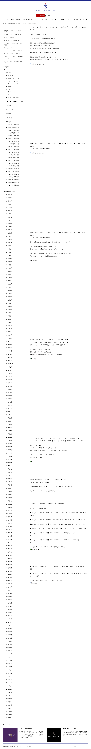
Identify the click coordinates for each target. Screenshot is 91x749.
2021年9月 (9, 344)
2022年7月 (9, 322)
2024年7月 (9, 255)
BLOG (69, 19)
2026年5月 (9, 201)
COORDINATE (54, 19)
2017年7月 (9, 453)
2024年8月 (9, 252)
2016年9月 (9, 478)
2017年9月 (9, 446)
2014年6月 (9, 564)
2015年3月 (9, 536)
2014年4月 (9, 571)
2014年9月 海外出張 (13, 155)
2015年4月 (9, 533)
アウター (10, 75)
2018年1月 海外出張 (13, 138)
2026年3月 (9, 207)
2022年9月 (9, 316)
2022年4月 (9, 332)
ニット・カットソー (13, 83)
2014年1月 (9, 580)
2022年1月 (9, 338)
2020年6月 (9, 373)
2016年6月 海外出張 (13, 144)
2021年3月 (9, 354)
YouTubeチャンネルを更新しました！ (13, 34)
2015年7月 (9, 523)
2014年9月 (9, 555)
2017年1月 (9, 466)
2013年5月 (9, 603)
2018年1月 (9, 437)
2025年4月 (9, 233)
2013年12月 (9, 584)
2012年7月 (9, 635)
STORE (63, 19)
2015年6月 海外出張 (13, 149)
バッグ (9, 94)
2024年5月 (9, 258)
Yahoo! (61, 339)
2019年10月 (9, 386)
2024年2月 (9, 268)
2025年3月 (9, 236)
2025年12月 (9, 217)
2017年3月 (9, 459)
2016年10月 (9, 475)
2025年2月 (9, 239)
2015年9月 (9, 517)
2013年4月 (9, 606)
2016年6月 (9, 488)
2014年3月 (9, 574)
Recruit (11, 746)
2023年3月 (9, 300)
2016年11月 (9, 472)
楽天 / (57, 339)
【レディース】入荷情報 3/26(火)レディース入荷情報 (47, 503)
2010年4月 (9, 714)
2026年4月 (9, 204)
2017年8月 (9, 450)
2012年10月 (9, 625)
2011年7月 (9, 670)
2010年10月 (9, 695)
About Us (5, 746)
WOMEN (40, 15)
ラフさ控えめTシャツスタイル (11, 37)
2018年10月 (9, 414)
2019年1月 (9, 408)
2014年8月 (9, 558)
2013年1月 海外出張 (13, 168)
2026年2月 (9, 210)
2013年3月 (9, 609)
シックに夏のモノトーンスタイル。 (12, 53)
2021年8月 (9, 347)
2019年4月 (9, 399)
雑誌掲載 (8, 113)
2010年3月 (9, 718)
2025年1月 (9, 242)
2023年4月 (9, 296)
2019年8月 (9, 392)
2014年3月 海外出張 (13, 160)
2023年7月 (9, 290)
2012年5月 (9, 638)
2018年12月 (9, 411)
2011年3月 (9, 682)
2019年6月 (9, 395)
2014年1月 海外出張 (13, 163)
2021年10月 (9, 341)
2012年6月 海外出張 (13, 171)
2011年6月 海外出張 (13, 177)
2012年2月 (9, 647)
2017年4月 (9, 456)
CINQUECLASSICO (25, 728)
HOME (6, 19)
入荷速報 (8, 72)
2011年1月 (9, 686)
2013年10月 (9, 590)
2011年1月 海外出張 (13, 179)
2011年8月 (9, 666)
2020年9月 (9, 367)
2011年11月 (9, 657)
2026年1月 (9, 214)
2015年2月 (9, 539)
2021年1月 (9, 360)
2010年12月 (9, 689)
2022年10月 (9, 312)
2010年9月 (9, 698)
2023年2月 (9, 303)
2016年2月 (9, 501)
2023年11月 (9, 277)
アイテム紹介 (9, 109)
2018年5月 (9, 427)
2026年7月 (9, 194)
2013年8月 (9, 596)
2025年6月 (9, 229)
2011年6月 (9, 673)
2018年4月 (9, 430)
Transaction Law (28, 746)
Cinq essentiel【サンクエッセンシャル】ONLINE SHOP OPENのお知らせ (51, 486)
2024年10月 (9, 245)
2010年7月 (9, 705)
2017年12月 (9, 440)
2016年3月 (9, 497)
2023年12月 (9, 274)
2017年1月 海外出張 (13, 141)
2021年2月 (9, 357)
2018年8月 (9, 421)
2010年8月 (9, 702)
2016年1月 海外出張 (13, 146)
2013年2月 (9, 612)
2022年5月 (9, 328)
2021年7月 (9, 351)
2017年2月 (9, 462)
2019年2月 (9, 405)
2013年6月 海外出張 (13, 166)
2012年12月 (9, 619)
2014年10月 (9, 552)
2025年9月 (9, 223)
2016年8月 (9, 481)
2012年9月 (9, 628)
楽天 (37, 148)
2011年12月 (9, 654)
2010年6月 (9, 708)
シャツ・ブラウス (13, 81)
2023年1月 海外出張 (13, 135)
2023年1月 (9, 306)
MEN (50, 15)
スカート (10, 86)
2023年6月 (9, 293)
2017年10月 (9, 443)
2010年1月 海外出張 (13, 185)
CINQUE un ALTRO (69, 728)
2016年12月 (9, 469)
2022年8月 (9, 319)
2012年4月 (9, 641)
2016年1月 (9, 504)
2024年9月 (9, 249)
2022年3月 (9, 335)
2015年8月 (9, 520)
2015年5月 (9, 529)
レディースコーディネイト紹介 (14, 101)
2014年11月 (9, 548)
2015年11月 (9, 510)
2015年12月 (9, 507)
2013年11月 (9, 587)
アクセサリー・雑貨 (13, 97)
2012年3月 (9, 644)
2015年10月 (9, 513)
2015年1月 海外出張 (13, 152)
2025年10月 (9, 220)
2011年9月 (9, 663)
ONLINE (51, 339)
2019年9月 (9, 389)
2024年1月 (9, 271)
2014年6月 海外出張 (13, 157)
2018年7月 (9, 424)
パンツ (9, 89)
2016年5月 (9, 491)
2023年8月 (9, 287)
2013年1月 (9, 615)
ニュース (8, 105)
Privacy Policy (19, 746)
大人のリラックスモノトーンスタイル (13, 50)
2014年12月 (9, 545)
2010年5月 (9, 711)
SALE (36, 19)
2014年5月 (9, 568)
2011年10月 (9, 660)
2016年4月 (9, 494)
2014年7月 (9, 561)
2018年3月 (9, 434)
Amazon (67, 339)
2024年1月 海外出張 (13, 130)
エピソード (9, 118)
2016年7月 (9, 485)
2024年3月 (9, 265)
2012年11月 (9, 622)
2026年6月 (9, 198)
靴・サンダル (11, 92)
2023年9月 (9, 284)
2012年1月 (9, 651)
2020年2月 (9, 379)
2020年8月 (9, 370)
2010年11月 (9, 692)
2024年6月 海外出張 (13, 127)
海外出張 (8, 122)
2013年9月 (9, 593)
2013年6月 (9, 599)
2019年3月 (9, 402)
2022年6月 (9, 325)
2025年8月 (9, 226)
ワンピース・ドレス (13, 78)
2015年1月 (9, 542)
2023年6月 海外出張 (13, 133)
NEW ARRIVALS (27, 19)
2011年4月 (9, 679)
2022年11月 (9, 309)
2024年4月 (9, 261)
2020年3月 (9, 376)
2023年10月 (9, 281)
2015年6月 (9, 526)
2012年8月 (9, 631)
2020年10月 (9, 363)
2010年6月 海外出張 (13, 182)
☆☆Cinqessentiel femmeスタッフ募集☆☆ (42, 491)
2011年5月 (9, 676)
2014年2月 (9, 577)
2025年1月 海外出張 (13, 124)
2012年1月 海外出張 (13, 174)
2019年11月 (9, 383)
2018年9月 (9, 418)
